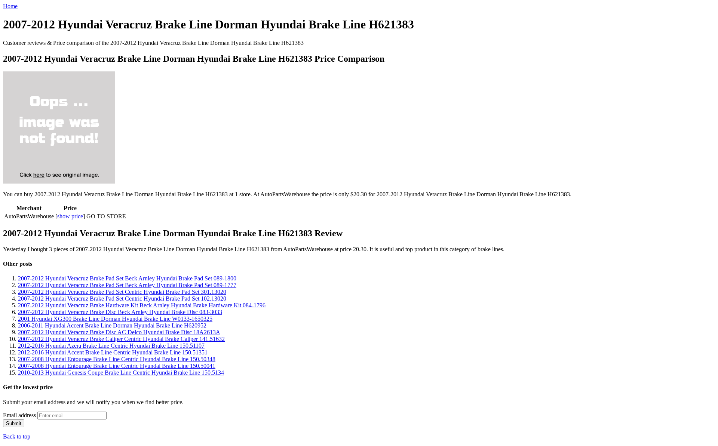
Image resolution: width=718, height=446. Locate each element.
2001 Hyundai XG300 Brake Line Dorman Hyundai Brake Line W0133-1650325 (115, 319)
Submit (13, 423)
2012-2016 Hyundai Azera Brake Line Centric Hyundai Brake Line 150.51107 (111, 345)
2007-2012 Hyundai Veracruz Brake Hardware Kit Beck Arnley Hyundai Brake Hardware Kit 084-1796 (142, 305)
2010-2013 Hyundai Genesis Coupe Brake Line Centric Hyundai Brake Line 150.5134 (121, 372)
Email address (19, 415)
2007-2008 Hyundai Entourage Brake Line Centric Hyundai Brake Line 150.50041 (116, 366)
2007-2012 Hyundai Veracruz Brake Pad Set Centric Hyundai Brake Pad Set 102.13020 (122, 298)
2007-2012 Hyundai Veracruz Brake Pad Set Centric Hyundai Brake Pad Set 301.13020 (122, 292)
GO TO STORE (106, 216)
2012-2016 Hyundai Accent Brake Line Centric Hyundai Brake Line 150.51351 (113, 352)
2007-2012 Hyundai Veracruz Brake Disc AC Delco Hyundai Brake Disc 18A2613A (119, 332)
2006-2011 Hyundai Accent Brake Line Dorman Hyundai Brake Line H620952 (112, 325)
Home (10, 6)
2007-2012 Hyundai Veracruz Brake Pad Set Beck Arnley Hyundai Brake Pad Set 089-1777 (127, 285)
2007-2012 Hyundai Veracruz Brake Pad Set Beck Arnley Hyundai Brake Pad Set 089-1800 (127, 278)
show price (70, 216)
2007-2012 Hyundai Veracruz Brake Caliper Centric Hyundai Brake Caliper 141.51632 (121, 339)
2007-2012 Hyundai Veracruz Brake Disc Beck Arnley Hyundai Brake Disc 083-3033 (120, 312)
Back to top (16, 436)
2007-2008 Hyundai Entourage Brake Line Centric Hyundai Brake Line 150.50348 (116, 359)
